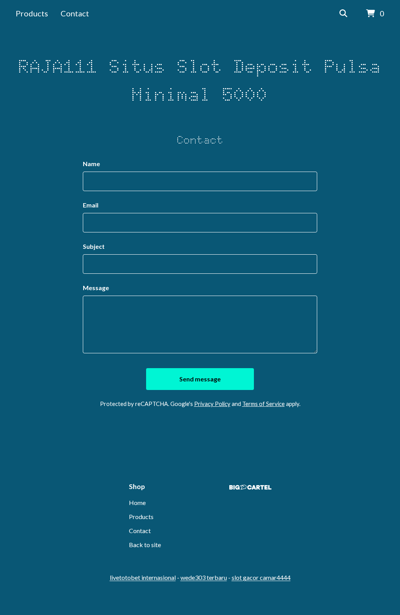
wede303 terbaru (203, 577)
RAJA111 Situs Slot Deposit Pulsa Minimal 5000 (200, 80)
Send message (200, 379)
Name (91, 163)
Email (90, 205)
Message (96, 287)
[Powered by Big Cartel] (250, 487)
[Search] (343, 13)
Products (32, 13)
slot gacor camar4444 (261, 577)
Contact (75, 13)
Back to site (145, 544)
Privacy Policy (212, 403)
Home (137, 502)
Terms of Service (263, 403)
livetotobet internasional (143, 577)
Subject (94, 246)
